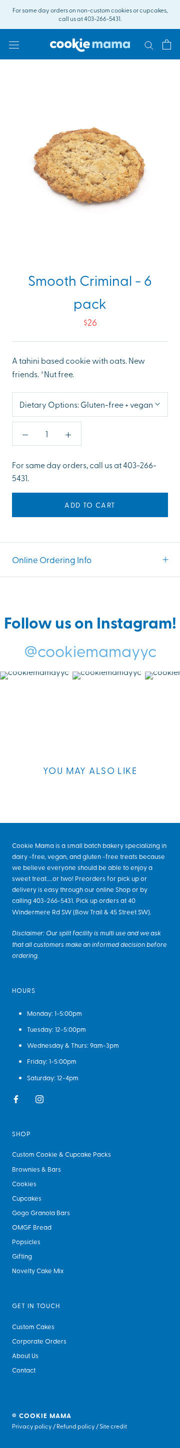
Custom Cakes (33, 1326)
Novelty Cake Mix (38, 1270)
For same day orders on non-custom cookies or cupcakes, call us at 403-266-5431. (90, 14)
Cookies (24, 1183)
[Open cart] (166, 44)
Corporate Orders (39, 1341)
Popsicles (26, 1241)
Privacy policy (32, 1426)
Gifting (22, 1256)
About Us (25, 1355)
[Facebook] (16, 1097)
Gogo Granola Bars (41, 1212)
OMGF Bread (32, 1227)
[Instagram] (40, 1097)
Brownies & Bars (36, 1169)
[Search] (149, 44)
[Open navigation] (14, 43)
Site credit (113, 1426)
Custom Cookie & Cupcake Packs (61, 1154)
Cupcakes (27, 1198)
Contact (24, 1370)
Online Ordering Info (52, 559)
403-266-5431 (53, 900)
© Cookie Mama (42, 1415)
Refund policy (75, 1426)
